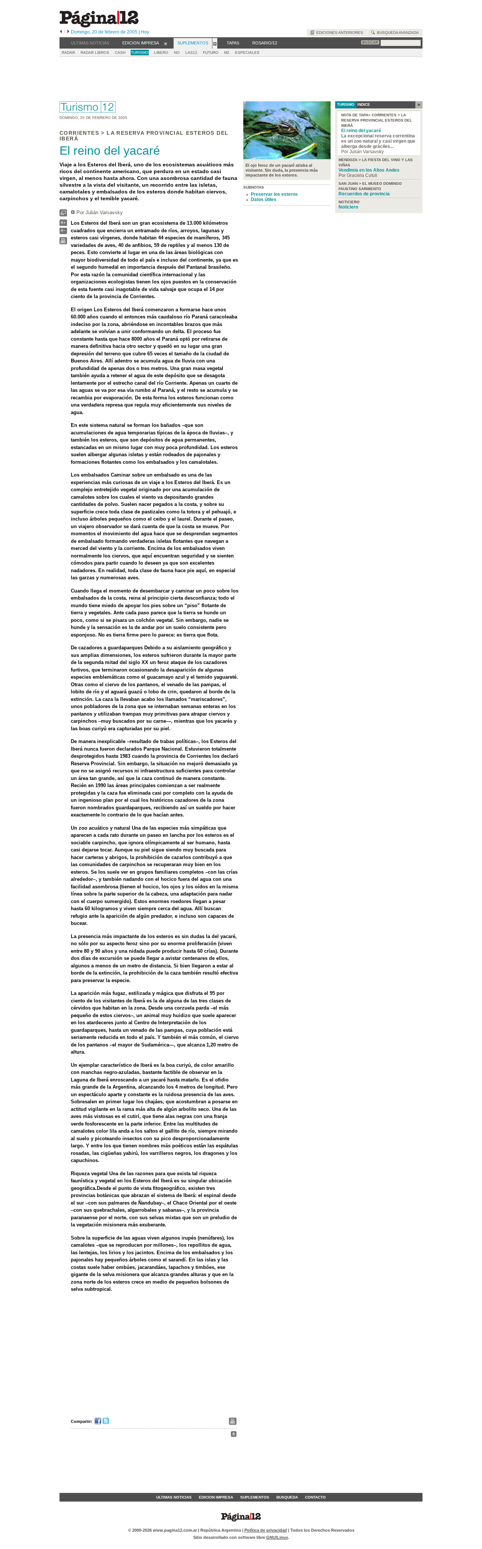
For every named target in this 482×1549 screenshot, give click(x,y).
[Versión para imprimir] (63, 242)
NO (177, 52)
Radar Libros (95, 52)
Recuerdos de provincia (364, 193)
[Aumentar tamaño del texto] (63, 224)
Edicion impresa (216, 1497)
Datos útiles (263, 199)
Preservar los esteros (274, 194)
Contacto (315, 1497)
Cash (120, 52)
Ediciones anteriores (338, 32)
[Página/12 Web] (99, 26)
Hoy (145, 32)
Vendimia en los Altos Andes (369, 170)
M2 (226, 52)
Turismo (139, 52)
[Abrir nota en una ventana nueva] (63, 215)
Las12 (191, 52)
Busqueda (287, 1497)
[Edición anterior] (60, 32)
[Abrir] (165, 43)
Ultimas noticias (174, 1497)
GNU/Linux (277, 1537)
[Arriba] (233, 1435)
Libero (161, 52)
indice (363, 104)
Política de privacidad (265, 1530)
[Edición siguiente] (68, 32)
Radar (68, 52)
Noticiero (348, 207)
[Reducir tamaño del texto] (63, 232)
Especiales (247, 52)
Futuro (210, 52)
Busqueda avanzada (397, 32)
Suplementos (254, 1497)
